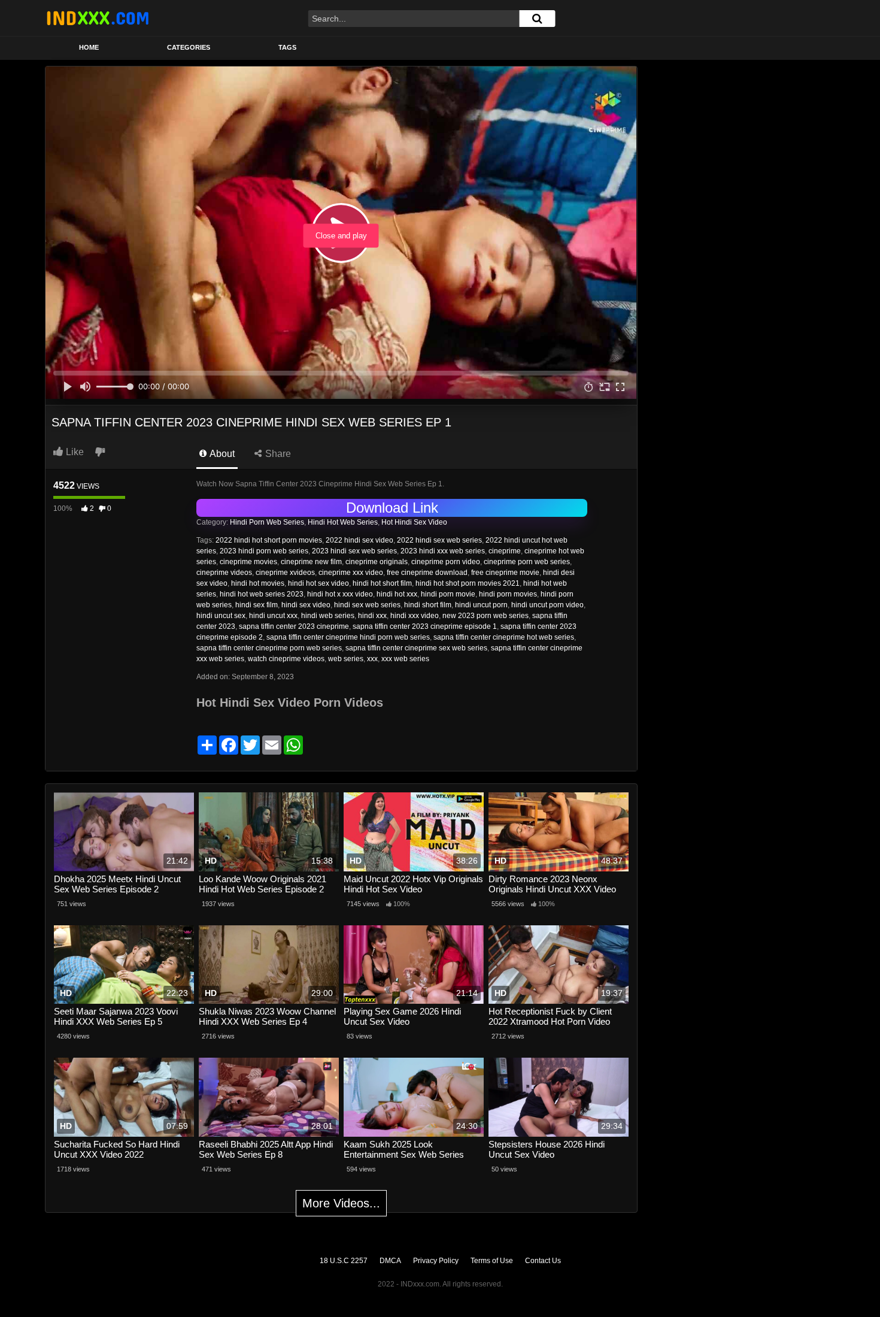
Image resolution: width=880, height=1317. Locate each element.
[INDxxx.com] (97, 18)
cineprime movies (248, 562)
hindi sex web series (367, 605)
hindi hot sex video (318, 583)
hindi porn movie (448, 594)
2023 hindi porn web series (264, 551)
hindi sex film (256, 605)
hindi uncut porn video (547, 605)
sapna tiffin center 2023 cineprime (294, 626)
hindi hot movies (257, 583)
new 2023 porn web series (485, 615)
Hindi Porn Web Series (267, 522)
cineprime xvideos (285, 572)
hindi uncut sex (220, 615)
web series (345, 659)
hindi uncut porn (481, 605)
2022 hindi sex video (359, 540)
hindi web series (327, 615)
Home (89, 47)
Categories (188, 47)
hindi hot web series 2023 (262, 594)
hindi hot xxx (397, 594)
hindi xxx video (414, 615)
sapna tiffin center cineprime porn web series (269, 648)
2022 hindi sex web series (439, 540)
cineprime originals (376, 562)
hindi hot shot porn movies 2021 (467, 583)
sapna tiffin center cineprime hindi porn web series (348, 637)
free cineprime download (427, 572)
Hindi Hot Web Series (343, 522)
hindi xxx (372, 615)
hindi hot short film (382, 583)
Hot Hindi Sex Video (414, 522)
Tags (287, 47)
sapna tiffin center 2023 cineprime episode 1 (425, 626)
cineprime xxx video (350, 572)
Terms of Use (492, 1261)
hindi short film (427, 605)
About (221, 454)
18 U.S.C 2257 (344, 1261)
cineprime (504, 551)
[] (537, 18)
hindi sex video (305, 605)
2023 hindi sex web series (354, 551)
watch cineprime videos (286, 659)
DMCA (390, 1261)
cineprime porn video (445, 562)
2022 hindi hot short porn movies (269, 540)
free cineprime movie (505, 572)
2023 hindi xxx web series (442, 551)
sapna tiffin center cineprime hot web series (503, 637)
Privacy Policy (436, 1261)
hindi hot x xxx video (340, 594)
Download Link (392, 507)
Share (277, 454)
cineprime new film (311, 562)
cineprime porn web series (527, 562)
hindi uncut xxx (273, 615)
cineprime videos (224, 572)
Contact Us (543, 1261)
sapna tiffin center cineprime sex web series (416, 648)
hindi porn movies (508, 594)
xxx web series (405, 659)
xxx (372, 659)
